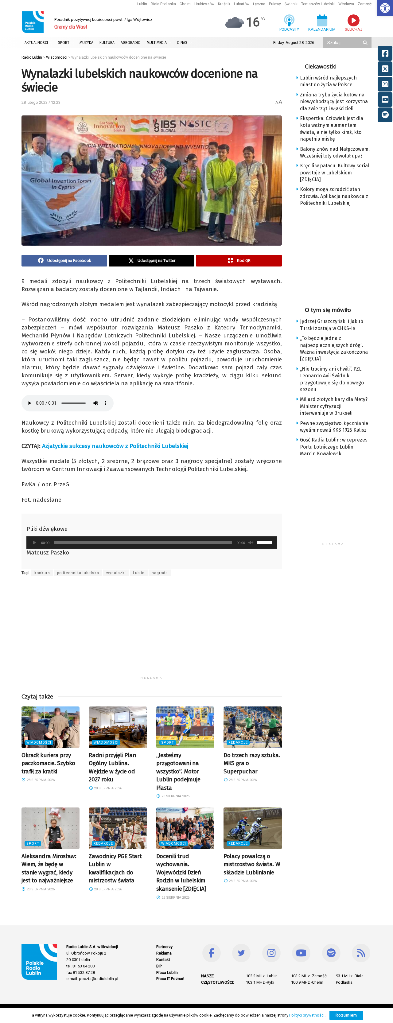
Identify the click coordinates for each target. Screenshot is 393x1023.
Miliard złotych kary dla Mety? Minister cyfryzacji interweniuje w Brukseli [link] (334, 406)
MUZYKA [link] (86, 43)
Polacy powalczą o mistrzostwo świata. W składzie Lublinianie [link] (252, 864)
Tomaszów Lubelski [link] (318, 4)
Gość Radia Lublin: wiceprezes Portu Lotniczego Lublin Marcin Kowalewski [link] (334, 447)
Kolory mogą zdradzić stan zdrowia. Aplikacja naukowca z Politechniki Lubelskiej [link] (334, 196)
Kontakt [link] (163, 959)
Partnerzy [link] (164, 946)
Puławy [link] (275, 4)
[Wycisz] (251, 542)
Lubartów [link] (241, 4)
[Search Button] (366, 42)
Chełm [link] (185, 4)
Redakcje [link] (238, 743)
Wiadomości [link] (38, 743)
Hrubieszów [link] (204, 4)
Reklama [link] (164, 953)
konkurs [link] (42, 573)
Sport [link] (167, 743)
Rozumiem (346, 1015)
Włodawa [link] (346, 4)
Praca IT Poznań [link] (170, 978)
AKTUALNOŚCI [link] (36, 43)
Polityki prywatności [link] (307, 1015)
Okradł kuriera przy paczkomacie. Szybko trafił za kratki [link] (48, 763)
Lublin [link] (142, 4)
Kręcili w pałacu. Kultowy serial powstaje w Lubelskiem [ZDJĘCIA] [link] (334, 172)
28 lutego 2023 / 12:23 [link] (40, 102)
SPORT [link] (63, 43)
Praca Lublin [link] (167, 972)
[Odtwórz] (34, 542)
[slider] (265, 541)
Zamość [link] (365, 4)
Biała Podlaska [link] (163, 4)
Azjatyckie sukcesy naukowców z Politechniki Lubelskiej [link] (115, 445)
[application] (151, 542)
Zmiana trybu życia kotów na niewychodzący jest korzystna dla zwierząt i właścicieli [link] (334, 101)
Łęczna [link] (259, 4)
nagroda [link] (160, 573)
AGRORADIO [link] (131, 43)
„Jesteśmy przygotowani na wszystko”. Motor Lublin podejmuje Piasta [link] (178, 771)
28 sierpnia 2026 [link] (40, 780)
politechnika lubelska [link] (78, 573)
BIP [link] (159, 966)
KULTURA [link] (107, 43)
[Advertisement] (151, 630)
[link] (385, 8)
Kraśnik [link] (224, 4)
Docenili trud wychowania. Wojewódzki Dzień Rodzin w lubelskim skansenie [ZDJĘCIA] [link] (181, 872)
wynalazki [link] (116, 573)
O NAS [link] (182, 43)
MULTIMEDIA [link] (157, 43)
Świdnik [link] (291, 4)
